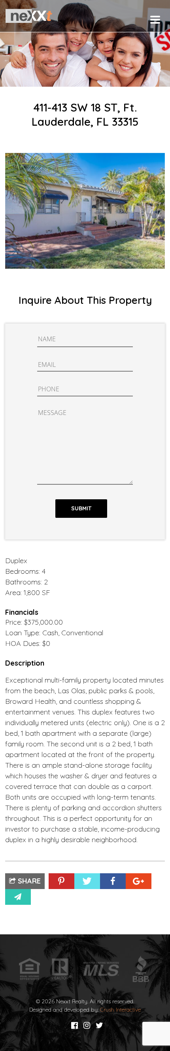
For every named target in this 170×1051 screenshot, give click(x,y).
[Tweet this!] (87, 881)
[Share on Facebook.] (113, 881)
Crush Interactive (120, 1009)
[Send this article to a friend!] (18, 897)
